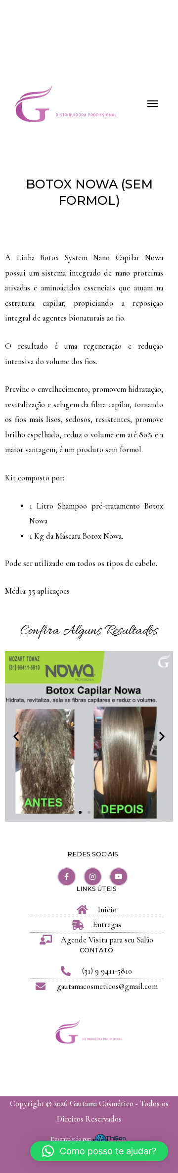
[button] (16, 736)
